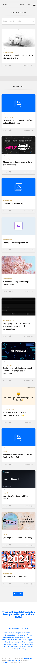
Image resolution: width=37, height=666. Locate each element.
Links (28, 5)
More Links (18, 594)
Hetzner (12, 660)
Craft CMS (5, 662)
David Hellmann (27, 658)
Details (18, 65)
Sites (22, 5)
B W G (5, 5)
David (12, 633)
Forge (18, 660)
